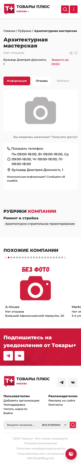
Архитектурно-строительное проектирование (40, 223)
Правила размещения (40, 443)
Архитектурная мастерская (55, 31)
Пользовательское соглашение (40, 453)
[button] (33, 11)
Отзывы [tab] (42, 80)
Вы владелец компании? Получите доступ (45, 137)
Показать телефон (27, 148)
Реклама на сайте (61, 400)
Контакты (55, 404)
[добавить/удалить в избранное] (76, 53)
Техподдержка (14, 404)
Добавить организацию (21, 400)
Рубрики (24, 31)
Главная (9, 31)
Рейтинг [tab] (63, 80)
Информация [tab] (17, 80)
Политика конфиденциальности (40, 448)
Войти (8, 413)
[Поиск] (65, 9)
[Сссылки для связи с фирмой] (71, 53)
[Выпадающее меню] (74, 9)
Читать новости (15, 409)
